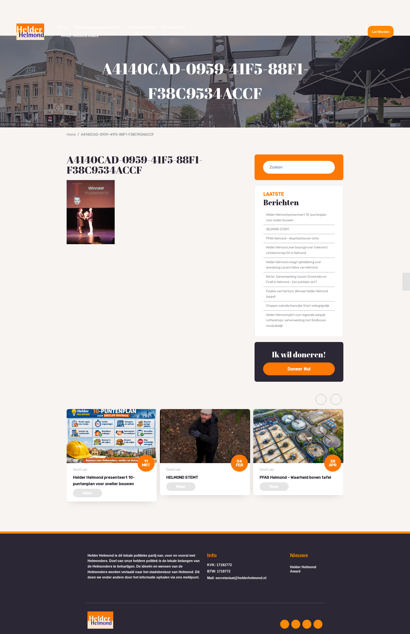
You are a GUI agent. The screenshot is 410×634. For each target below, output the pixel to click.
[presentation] (321, 399)
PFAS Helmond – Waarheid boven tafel (292, 238)
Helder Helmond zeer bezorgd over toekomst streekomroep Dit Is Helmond (297, 250)
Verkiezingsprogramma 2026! (97, 27)
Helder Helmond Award (79, 36)
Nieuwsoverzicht (141, 27)
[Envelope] (323, 31)
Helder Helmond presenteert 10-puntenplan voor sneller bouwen (296, 217)
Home (62, 27)
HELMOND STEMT (277, 229)
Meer (87, 493)
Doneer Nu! (298, 368)
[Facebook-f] (347, 31)
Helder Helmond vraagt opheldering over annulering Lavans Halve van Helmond (293, 265)
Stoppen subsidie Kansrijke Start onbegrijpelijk (297, 306)
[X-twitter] (355, 31)
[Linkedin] (331, 31)
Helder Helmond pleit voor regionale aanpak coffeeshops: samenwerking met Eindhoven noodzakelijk (296, 320)
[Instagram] (339, 31)
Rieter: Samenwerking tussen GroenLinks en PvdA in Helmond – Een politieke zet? (296, 279)
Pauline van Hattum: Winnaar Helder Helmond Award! (297, 294)
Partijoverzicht (173, 27)
